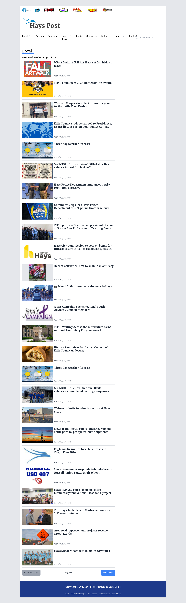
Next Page (108, 572)
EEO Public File (104, 594)
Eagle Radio (115, 587)
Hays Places (64, 37)
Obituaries (91, 36)
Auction (40, 36)
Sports (79, 36)
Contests (52, 36)
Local (25, 36)
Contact (133, 36)
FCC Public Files (77, 594)
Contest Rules (116, 594)
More (118, 36)
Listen (104, 36)
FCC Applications (90, 594)
